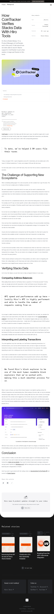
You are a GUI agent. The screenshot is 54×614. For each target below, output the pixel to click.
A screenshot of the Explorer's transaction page (26, 441)
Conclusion (6, 99)
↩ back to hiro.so (27, 606)
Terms (29, 608)
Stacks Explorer (11, 473)
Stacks (46, 24)
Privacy (33, 608)
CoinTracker (5, 134)
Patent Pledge (22, 608)
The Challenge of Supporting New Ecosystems (13, 94)
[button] (51, 4)
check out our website (13, 462)
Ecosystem (45, 26)
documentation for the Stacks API (39, 471)
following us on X (20, 464)
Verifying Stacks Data (8, 96)
